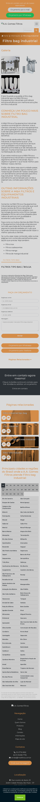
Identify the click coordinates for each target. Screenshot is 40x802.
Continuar (20, 797)
